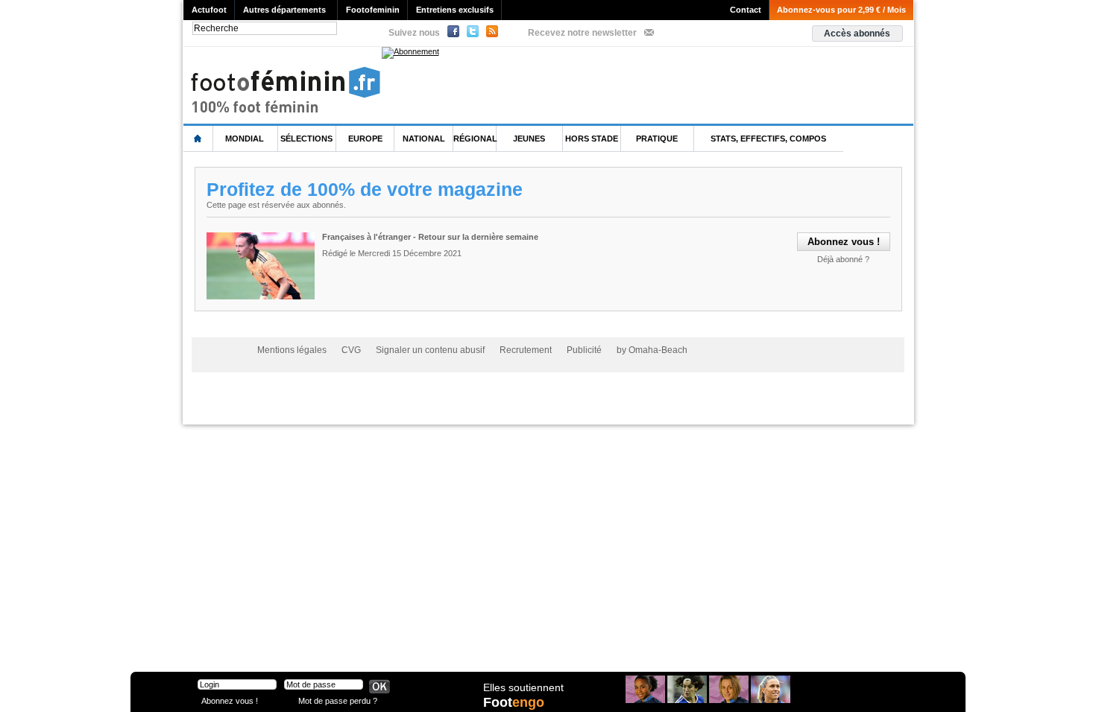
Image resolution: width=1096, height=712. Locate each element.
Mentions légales (292, 350)
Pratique (657, 138)
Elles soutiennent (523, 687)
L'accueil (198, 139)
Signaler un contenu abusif (430, 350)
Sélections (306, 138)
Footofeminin (373, 9)
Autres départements (284, 9)
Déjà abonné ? (843, 259)
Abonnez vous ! (229, 700)
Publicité (584, 350)
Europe (365, 138)
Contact (745, 9)
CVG (351, 350)
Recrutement (526, 350)
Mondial (244, 138)
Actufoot (209, 9)
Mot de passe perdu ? (337, 700)
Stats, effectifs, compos (768, 138)
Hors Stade (591, 138)
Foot (513, 702)
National (424, 138)
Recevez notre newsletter (582, 33)
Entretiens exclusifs (455, 9)
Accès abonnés (857, 33)
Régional (475, 138)
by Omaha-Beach (652, 350)
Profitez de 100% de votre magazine (365, 189)
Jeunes (529, 138)
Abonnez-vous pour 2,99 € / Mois (841, 9)
